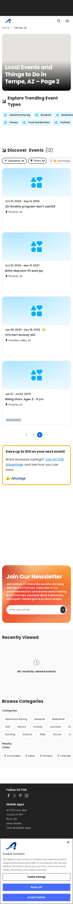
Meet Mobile (13, 823)
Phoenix (47, 756)
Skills (42, 734)
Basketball (58, 719)
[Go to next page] (47, 434)
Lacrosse (55, 726)
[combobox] (14, 161)
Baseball (40, 719)
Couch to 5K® (14, 814)
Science (27, 734)
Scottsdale (13, 756)
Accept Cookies (36, 897)
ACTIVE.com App (16, 810)
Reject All (36, 887)
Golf (7, 726)
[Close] (68, 842)
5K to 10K (11, 819)
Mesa (31, 756)
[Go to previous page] (26, 434)
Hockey (38, 726)
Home (6, 27)
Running (10, 734)
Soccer (57, 734)
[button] (37, 161)
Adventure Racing (16, 719)
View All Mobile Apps (18, 828)
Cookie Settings (36, 876)
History (22, 726)
